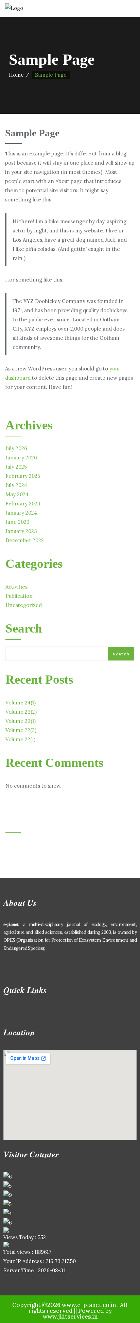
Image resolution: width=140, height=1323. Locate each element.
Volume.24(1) (20, 702)
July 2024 (16, 485)
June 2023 (17, 522)
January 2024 (21, 513)
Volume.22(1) (20, 739)
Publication (19, 596)
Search (23, 628)
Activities (16, 586)
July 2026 (16, 448)
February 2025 (22, 476)
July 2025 (16, 466)
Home (16, 75)
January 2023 (21, 531)
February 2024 (22, 503)
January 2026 (21, 457)
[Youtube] (51, 967)
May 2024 (17, 494)
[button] (70, 1014)
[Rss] (72, 967)
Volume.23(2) (21, 712)
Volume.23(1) (20, 721)
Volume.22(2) (20, 730)
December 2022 (24, 540)
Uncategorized (23, 605)
